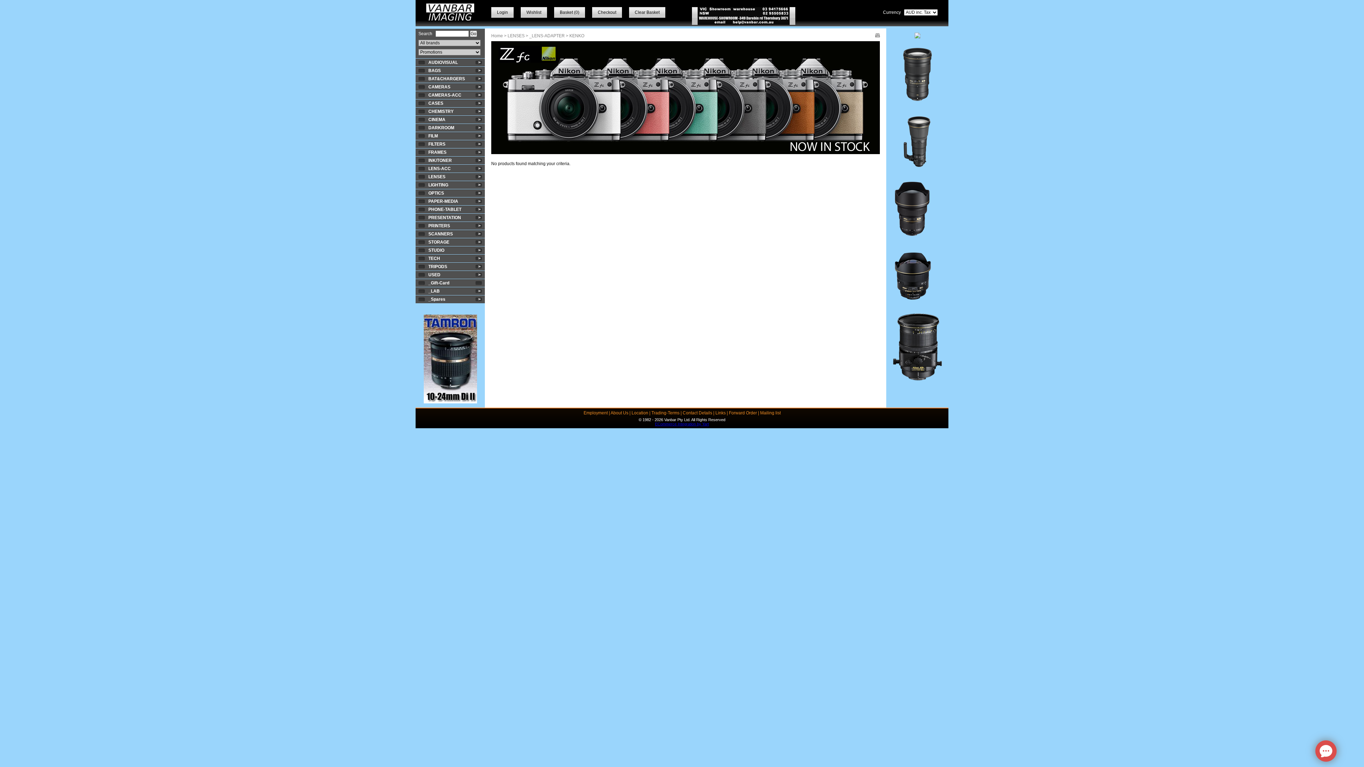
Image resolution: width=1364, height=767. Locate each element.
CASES (435, 103)
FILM (433, 136)
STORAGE (438, 242)
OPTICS (436, 193)
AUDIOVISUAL (443, 62)
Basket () (569, 12)
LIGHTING (438, 185)
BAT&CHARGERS (446, 78)
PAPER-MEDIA (443, 201)
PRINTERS (439, 225)
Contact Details (697, 412)
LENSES (436, 176)
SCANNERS (440, 234)
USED (434, 274)
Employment (596, 412)
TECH (434, 258)
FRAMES (437, 152)
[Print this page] (877, 35)
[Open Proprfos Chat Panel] (1326, 751)
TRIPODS (437, 266)
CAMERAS (439, 87)
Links (720, 412)
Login (502, 12)
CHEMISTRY (441, 111)
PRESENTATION (444, 217)
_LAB (434, 291)
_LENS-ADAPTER (547, 35)
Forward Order (743, 412)
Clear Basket (647, 12)
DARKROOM (441, 127)
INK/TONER (440, 160)
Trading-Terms (665, 412)
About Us (619, 412)
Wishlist (533, 12)
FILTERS (436, 144)
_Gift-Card (438, 283)
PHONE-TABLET (444, 209)
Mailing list (770, 412)
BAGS (434, 70)
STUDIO (436, 250)
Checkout (607, 12)
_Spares (436, 299)
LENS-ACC (439, 168)
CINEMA (436, 119)
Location (640, 412)
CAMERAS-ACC (444, 95)
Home (497, 35)
